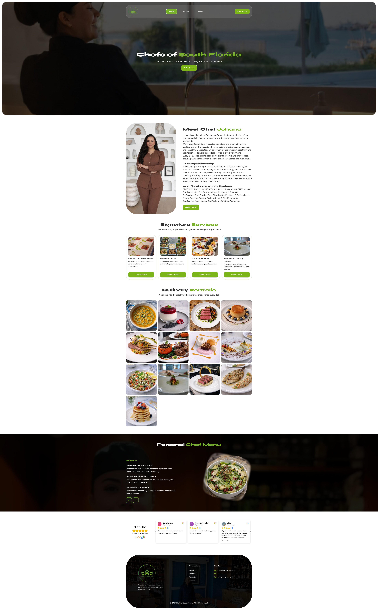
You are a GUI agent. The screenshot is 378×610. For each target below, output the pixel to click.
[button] (129, 500)
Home (171, 11)
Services (186, 11)
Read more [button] (193, 540)
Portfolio (201, 11)
